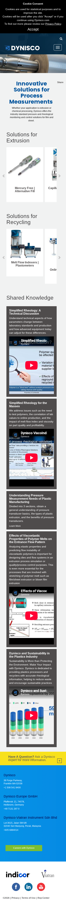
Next (59, 176)
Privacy (16, 898)
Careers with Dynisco (23, 848)
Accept (33, 29)
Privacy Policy (53, 23)
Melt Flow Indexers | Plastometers (24, 264)
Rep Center (44, 898)
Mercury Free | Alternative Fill (25, 190)
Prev (4, 176)
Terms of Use (29, 898)
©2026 (6, 898)
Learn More (15, 526)
